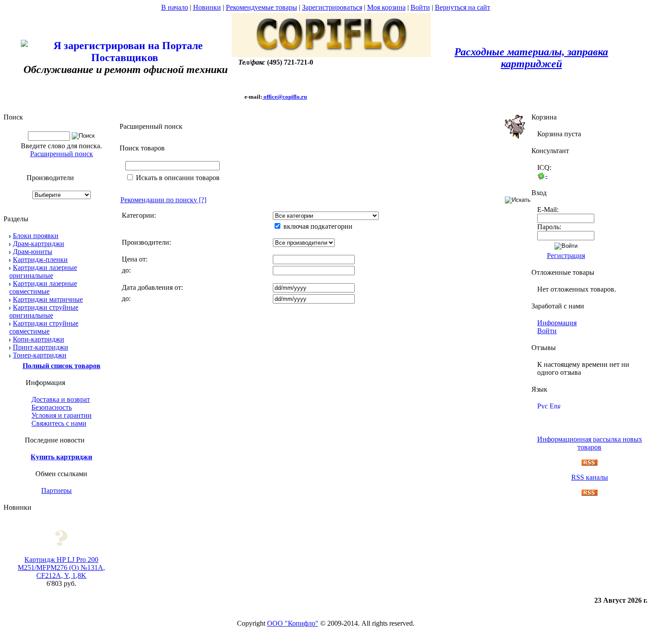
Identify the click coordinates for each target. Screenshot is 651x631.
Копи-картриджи (38, 339)
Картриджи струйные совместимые (43, 327)
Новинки (207, 7)
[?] (163, 200)
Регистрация (566, 255)
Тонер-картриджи (39, 355)
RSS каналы (589, 477)
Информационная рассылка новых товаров (589, 443)
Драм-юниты (32, 251)
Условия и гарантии (61, 415)
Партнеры (56, 490)
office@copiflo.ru (284, 96)
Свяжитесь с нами (58, 423)
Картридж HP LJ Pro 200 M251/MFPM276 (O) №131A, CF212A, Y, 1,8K (61, 567)
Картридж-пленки (40, 259)
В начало (174, 7)
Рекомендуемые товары (261, 7)
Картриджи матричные (48, 299)
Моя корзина (386, 7)
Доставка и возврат (60, 399)
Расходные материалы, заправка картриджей (531, 57)
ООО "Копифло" (292, 623)
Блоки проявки (35, 235)
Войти (420, 7)
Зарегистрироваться (332, 7)
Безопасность (51, 407)
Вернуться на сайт (462, 7)
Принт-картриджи (40, 347)
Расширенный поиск (61, 154)
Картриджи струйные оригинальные (43, 311)
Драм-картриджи (38, 243)
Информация (557, 323)
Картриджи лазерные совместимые (43, 287)
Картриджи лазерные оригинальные (43, 271)
